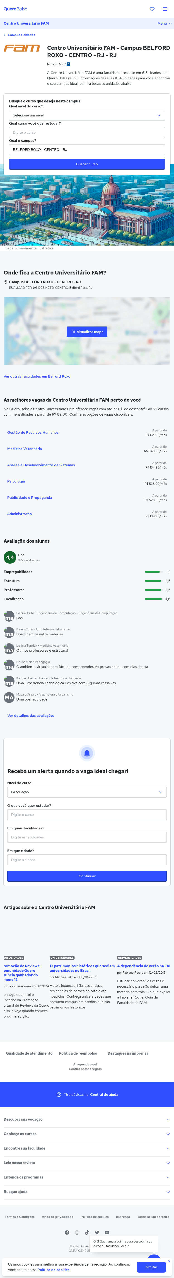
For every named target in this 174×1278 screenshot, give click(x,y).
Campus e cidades (21, 35)
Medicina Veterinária (24, 448)
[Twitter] (97, 1232)
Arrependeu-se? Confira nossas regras (85, 1066)
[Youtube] (107, 1232)
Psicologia (16, 481)
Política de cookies (95, 1217)
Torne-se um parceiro (153, 1217)
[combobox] (87, 132)
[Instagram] (77, 1232)
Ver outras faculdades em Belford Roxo (37, 376)
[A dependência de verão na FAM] (145, 934)
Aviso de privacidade (57, 1217)
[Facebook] (67, 1232)
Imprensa (123, 1217)
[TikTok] (87, 1232)
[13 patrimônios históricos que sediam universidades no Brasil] (83, 934)
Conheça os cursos (20, 1133)
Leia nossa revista (19, 1162)
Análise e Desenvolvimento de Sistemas (41, 465)
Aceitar (151, 1267)
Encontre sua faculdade (24, 1148)
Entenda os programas (23, 1177)
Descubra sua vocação (23, 1119)
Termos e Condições (20, 1217)
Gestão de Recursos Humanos (33, 432)
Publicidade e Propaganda (29, 497)
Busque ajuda (15, 1191)
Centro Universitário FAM (26, 23)
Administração (19, 513)
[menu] (165, 9)
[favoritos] (152, 9)
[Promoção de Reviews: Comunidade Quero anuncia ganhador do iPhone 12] (25, 934)
